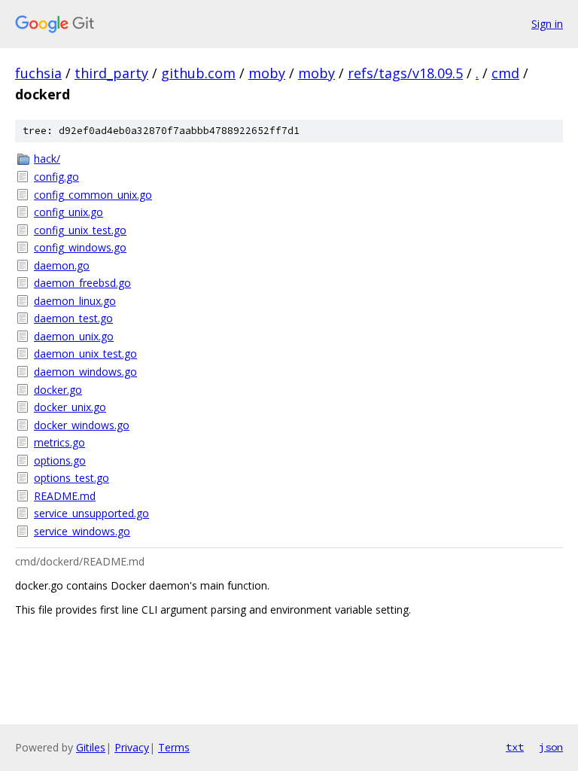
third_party (111, 73)
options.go (60, 460)
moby (266, 73)
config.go (56, 176)
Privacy (131, 747)
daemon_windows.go (85, 371)
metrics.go (59, 442)
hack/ (47, 158)
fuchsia (38, 73)
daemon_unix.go (74, 336)
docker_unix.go (70, 407)
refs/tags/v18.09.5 (405, 73)
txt (515, 747)
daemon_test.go (73, 318)
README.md (65, 496)
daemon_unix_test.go (85, 353)
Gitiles (90, 747)
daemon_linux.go (75, 301)
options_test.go (71, 478)
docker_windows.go (81, 425)
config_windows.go (80, 247)
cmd (505, 73)
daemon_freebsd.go (82, 283)
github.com (198, 73)
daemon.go (62, 265)
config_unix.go (68, 212)
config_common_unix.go (93, 194)
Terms (174, 747)
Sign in (547, 24)
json (551, 747)
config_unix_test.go (80, 230)
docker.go (58, 389)
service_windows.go (82, 531)
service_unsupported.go (91, 513)
